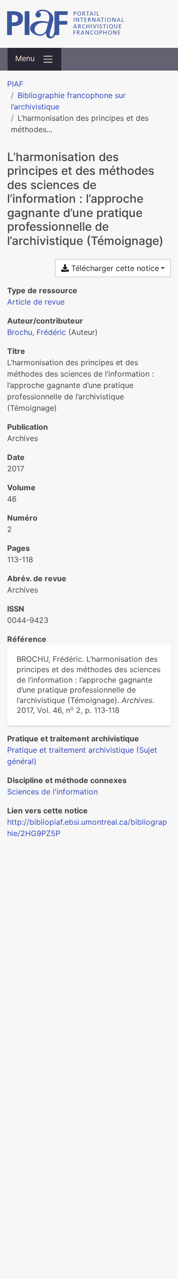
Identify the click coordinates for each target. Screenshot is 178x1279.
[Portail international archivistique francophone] (89, 23)
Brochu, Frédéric (36, 332)
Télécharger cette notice (114, 268)
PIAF (15, 84)
